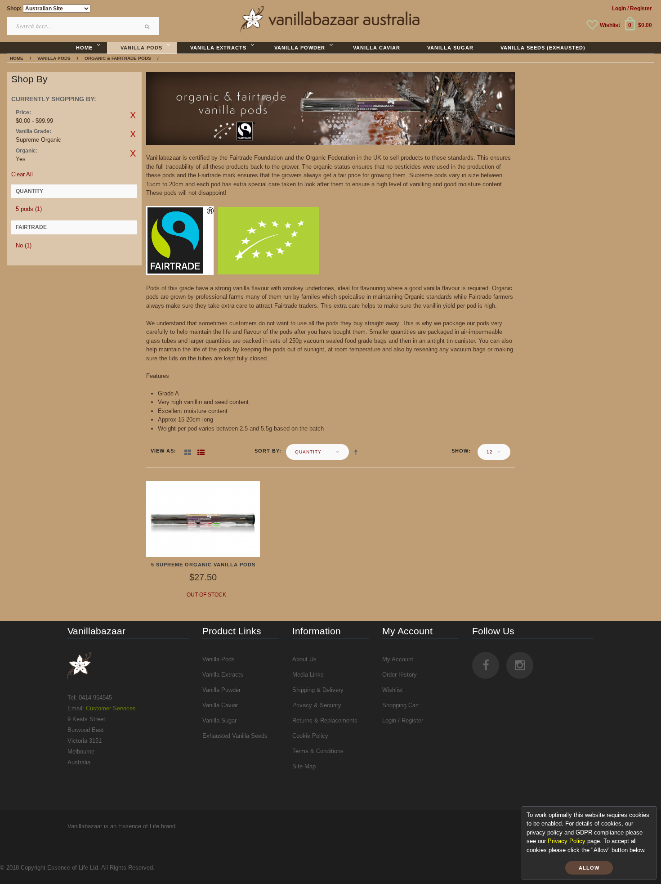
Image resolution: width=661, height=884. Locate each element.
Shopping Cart (400, 705)
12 (490, 451)
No (23, 245)
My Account (397, 659)
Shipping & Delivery (318, 690)
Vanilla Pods (218, 659)
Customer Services (111, 708)
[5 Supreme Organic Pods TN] (203, 518)
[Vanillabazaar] (128, 665)
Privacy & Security (316, 705)
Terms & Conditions (318, 751)
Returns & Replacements (324, 720)
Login (619, 8)
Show (460, 450)
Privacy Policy (566, 841)
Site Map (304, 766)
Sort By (267, 450)
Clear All (22, 174)
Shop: (14, 8)
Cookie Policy (310, 735)
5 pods (29, 209)
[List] (201, 451)
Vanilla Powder (221, 690)
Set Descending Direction (357, 451)
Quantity (308, 451)
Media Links (308, 674)
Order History (399, 674)
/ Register (639, 8)
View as (162, 450)
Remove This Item (132, 115)
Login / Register (402, 720)
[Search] (147, 26)
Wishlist (610, 25)
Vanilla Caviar (220, 705)
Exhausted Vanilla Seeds (235, 735)
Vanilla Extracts (222, 674)
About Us (304, 659)
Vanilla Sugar (219, 720)
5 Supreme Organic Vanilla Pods (203, 564)
